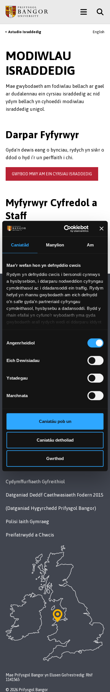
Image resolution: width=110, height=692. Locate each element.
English (98, 32)
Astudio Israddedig (24, 32)
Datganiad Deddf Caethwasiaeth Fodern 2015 (54, 495)
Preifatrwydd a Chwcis (30, 535)
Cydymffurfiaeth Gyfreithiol (35, 481)
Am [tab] (90, 244)
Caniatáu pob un (55, 421)
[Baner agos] (102, 229)
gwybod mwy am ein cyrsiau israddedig (52, 174)
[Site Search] (98, 12)
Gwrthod (55, 458)
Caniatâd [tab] (20, 244)
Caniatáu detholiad (55, 439)
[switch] (95, 360)
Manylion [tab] (55, 244)
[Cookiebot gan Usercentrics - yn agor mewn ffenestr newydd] (66, 228)
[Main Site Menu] (84, 12)
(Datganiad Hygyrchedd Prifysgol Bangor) (51, 508)
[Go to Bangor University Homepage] (27, 12)
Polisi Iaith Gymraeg (27, 521)
